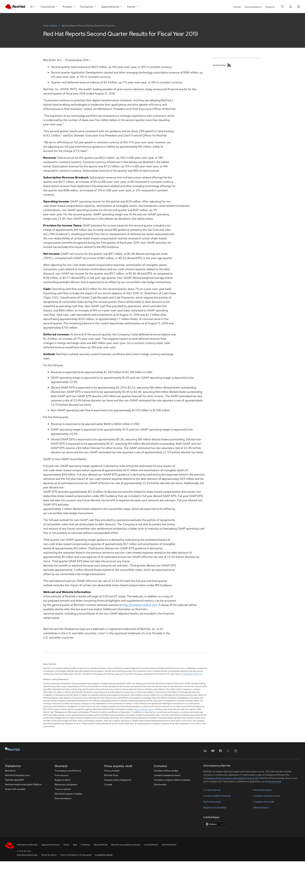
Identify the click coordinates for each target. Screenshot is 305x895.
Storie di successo (212, 801)
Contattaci (85, 844)
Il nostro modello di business (217, 795)
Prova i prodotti (111, 770)
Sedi (75, 844)
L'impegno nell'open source (266, 795)
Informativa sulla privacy (27, 855)
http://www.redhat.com (192, 674)
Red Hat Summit (169, 844)
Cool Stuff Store (151, 844)
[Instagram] (236, 751)
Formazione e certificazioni (68, 770)
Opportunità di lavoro (50, 844)
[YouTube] (213, 751)
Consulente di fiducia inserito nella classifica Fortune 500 (231, 778)
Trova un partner (63, 789)
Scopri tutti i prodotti (15, 789)
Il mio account (61, 775)
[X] (228, 751)
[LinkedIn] (205, 751)
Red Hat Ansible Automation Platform (23, 784)
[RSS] (229, 65)
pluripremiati (275, 781)
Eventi (66, 844)
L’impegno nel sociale (263, 801)
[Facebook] (220, 751)
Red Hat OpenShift (14, 779)
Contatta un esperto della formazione (172, 779)
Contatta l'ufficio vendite (166, 770)
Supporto (270, 6)
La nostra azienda (211, 789)
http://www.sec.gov (143, 709)
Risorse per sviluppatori (66, 784)
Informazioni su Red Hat (27, 844)
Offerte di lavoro (261, 807)
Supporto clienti (62, 779)
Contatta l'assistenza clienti (167, 775)
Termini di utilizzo (48, 855)
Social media (160, 784)
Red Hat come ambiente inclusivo (125, 844)
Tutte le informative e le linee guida (75, 855)
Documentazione (253, 6)
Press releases (50, 25)
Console (237, 6)
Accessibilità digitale (104, 855)
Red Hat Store (111, 775)
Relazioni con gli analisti (214, 807)
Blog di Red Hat (101, 844)
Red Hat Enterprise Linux (17, 775)
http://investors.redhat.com (139, 605)
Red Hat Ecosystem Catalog (68, 793)
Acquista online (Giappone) (117, 779)
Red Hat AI (10, 770)
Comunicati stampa (262, 789)
